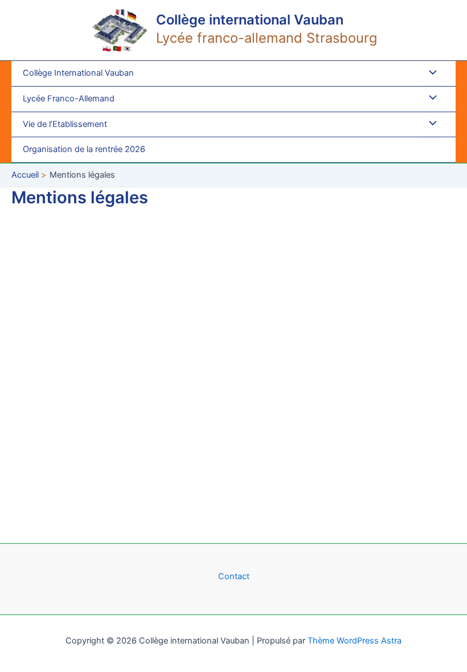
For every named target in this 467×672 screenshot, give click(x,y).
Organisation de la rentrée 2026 (84, 149)
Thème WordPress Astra (355, 641)
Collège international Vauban (249, 19)
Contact (233, 576)
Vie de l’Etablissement (65, 124)
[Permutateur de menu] (430, 73)
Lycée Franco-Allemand (68, 98)
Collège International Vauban (78, 73)
